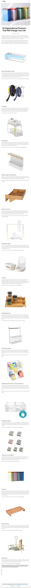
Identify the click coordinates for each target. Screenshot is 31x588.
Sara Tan (13, 33)
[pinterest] (1, 574)
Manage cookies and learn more (24, 584)
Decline (13, 586)
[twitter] (1, 572)
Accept (18, 586)
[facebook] (1, 570)
